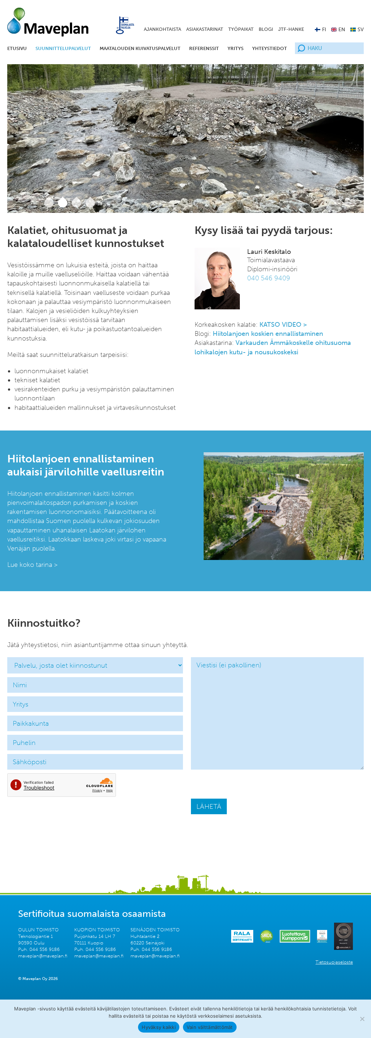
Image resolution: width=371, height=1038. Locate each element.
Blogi (266, 29)
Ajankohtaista (162, 29)
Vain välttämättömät (210, 1027)
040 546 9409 (268, 278)
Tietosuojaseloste (334, 962)
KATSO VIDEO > (283, 325)
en (341, 29)
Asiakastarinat (204, 29)
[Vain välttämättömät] (362, 1018)
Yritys (235, 48)
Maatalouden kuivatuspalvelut (140, 48)
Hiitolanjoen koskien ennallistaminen (268, 334)
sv (361, 29)
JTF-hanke (291, 29)
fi (324, 29)
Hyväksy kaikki (159, 1027)
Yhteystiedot (269, 48)
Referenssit (204, 48)
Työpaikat (241, 29)
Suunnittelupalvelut (63, 48)
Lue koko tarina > (32, 565)
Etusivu (17, 48)
